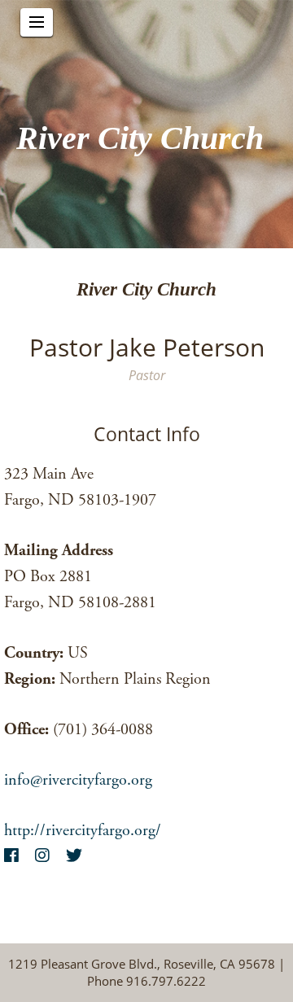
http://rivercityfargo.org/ (82, 830)
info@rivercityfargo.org (78, 780)
